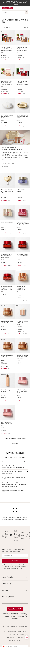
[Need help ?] (27, 637)
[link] (15, 150)
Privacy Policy (22, 631)
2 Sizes (18, 291)
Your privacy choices (15, 640)
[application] (8, 163)
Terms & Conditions (10, 631)
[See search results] (26, 12)
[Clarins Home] (7, 8)
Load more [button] (15, 443)
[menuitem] (19, 8)
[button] (15, 462)
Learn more (5, 166)
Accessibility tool (18, 634)
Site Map (8, 634)
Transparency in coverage (15, 637)
